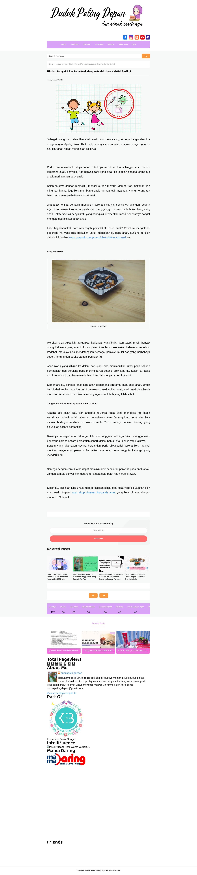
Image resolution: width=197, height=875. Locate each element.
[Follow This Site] (136, 37)
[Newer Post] (93, 595)
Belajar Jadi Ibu (88, 607)
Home (63, 44)
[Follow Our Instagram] (130, 37)
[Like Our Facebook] (125, 37)
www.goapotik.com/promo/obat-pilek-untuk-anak (98, 237)
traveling (119, 607)
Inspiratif (74, 607)
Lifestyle (52, 607)
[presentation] (145, 642)
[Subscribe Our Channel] (142, 37)
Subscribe (98, 538)
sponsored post (105, 607)
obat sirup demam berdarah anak (93, 492)
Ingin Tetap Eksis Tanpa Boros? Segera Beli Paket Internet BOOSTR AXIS (57, 577)
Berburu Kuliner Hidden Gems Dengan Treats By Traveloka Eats (135, 577)
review (63, 607)
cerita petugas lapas (135, 607)
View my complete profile (61, 693)
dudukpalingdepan (71, 673)
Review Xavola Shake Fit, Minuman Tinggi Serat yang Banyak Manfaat (84, 577)
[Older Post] (103, 595)
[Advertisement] (98, 784)
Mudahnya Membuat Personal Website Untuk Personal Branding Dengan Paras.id (111, 577)
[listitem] (64, 642)
